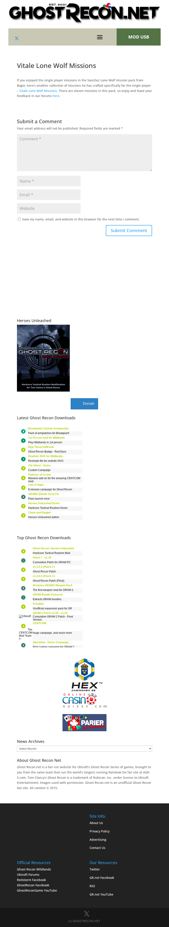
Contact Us (97, 848)
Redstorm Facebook (31, 880)
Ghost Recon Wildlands (34, 869)
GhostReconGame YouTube (37, 890)
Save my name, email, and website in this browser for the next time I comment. (81, 219)
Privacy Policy (100, 831)
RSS (92, 886)
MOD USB (138, 37)
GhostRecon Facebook (33, 885)
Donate (88, 403)
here (56, 96)
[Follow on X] (16, 38)
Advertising (98, 839)
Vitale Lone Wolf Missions (38, 91)
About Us (96, 823)
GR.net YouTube (101, 894)
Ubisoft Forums (28, 874)
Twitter (95, 869)
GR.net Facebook (102, 878)
